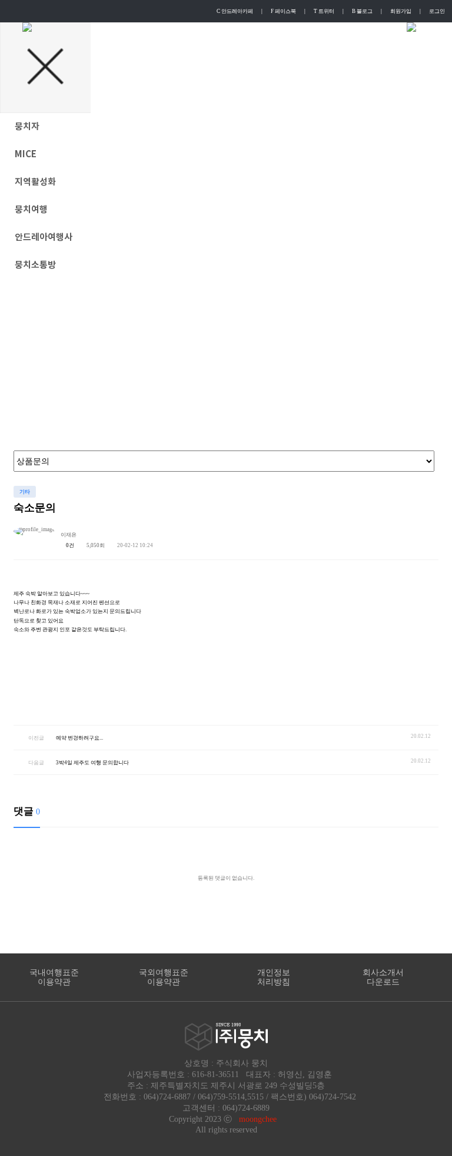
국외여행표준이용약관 (163, 977)
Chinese (305, 27)
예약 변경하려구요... (79, 738)
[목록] (400, 536)
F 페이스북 (283, 11)
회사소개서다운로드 (383, 977)
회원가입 (400, 11)
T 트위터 (324, 11)
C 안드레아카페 (235, 11)
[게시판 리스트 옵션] (427, 536)
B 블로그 (362, 11)
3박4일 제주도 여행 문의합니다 (92, 763)
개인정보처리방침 (273, 977)
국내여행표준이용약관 (54, 977)
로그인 (437, 11)
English (214, 27)
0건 (69, 545)
